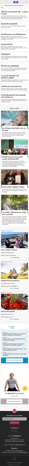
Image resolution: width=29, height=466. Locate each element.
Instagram (17, 2)
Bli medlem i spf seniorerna (14, 360)
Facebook (14, 2)
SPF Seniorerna (19, 450)
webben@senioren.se (20, 444)
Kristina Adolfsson (23, 452)
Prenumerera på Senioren (14, 401)
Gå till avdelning (14, 257)
